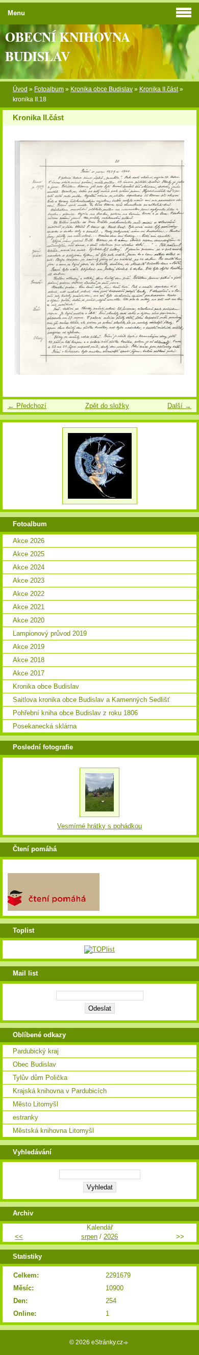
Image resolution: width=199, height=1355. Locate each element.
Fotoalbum (49, 89)
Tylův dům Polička (40, 1077)
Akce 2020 (28, 620)
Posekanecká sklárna (45, 726)
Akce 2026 (28, 541)
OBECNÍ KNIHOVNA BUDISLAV (67, 46)
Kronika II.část (158, 89)
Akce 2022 (28, 594)
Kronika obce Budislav (101, 89)
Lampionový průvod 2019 (50, 633)
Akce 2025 (28, 554)
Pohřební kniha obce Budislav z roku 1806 (75, 713)
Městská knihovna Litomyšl (53, 1130)
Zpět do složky (107, 406)
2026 (111, 1236)
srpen (89, 1236)
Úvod (20, 89)
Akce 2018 (28, 660)
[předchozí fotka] (19, 258)
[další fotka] (179, 258)
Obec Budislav (34, 1064)
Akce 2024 (28, 567)
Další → (179, 406)
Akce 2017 (28, 673)
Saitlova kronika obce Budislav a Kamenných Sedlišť (91, 699)
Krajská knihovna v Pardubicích (60, 1091)
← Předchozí (27, 406)
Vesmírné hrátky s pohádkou (99, 826)
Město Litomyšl (35, 1104)
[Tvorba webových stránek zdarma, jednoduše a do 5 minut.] (126, 1343)
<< (19, 1236)
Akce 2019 (28, 647)
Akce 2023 (28, 580)
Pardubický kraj (36, 1051)
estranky (25, 1117)
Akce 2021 (28, 607)
